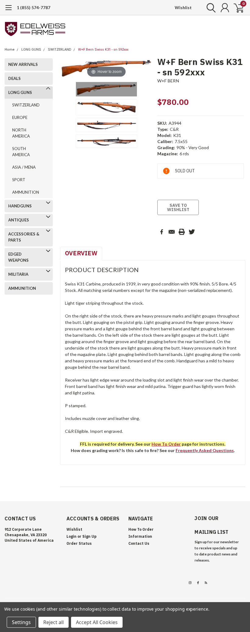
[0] (236, 7)
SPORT (18, 179)
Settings (21, 622)
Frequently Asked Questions (205, 450)
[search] (209, 7)
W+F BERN (168, 80)
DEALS (14, 78)
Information (140, 536)
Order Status (79, 543)
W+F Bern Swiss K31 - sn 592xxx (103, 50)
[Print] (182, 232)
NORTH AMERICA (21, 132)
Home (10, 50)
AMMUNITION (25, 192)
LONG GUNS (31, 50)
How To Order (141, 529)
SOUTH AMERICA (21, 151)
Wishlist (183, 7)
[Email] (172, 232)
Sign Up (89, 536)
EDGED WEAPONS (18, 257)
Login (71, 536)
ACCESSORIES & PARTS (23, 237)
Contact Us (138, 543)
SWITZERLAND (59, 50)
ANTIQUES (18, 219)
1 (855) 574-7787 (33, 7)
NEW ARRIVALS (23, 64)
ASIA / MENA (24, 167)
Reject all (53, 622)
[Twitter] (192, 232)
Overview (81, 253)
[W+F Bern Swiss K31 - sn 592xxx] (106, 89)
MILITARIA (18, 274)
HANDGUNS (20, 205)
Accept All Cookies (97, 622)
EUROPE (19, 117)
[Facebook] (162, 232)
